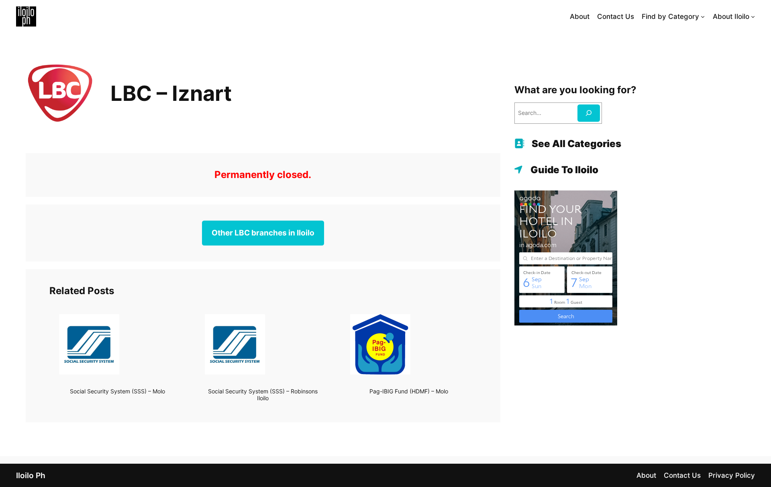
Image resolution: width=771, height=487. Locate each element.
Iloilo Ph (30, 475)
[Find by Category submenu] (703, 16)
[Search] (588, 113)
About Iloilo (731, 16)
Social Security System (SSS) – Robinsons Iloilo (263, 394)
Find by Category (670, 16)
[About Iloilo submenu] (753, 16)
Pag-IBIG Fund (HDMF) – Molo (408, 391)
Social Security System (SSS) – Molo (117, 391)
